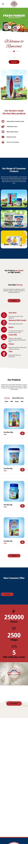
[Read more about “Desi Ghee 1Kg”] (22, 506)
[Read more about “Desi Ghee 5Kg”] (22, 469)
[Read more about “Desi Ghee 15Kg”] (22, 433)
